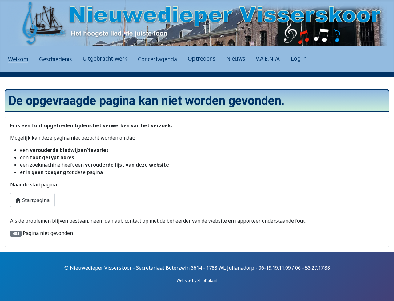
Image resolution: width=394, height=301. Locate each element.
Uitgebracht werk (104, 58)
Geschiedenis (55, 59)
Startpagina (35, 200)
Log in (299, 58)
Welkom (18, 59)
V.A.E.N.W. (268, 58)
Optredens (201, 58)
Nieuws (235, 58)
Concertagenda (157, 59)
